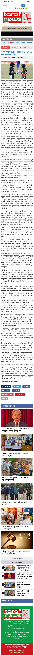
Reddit (16, 391)
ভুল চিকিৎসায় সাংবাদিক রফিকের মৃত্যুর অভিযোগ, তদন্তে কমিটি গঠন (15, 430)
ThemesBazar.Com (17, 652)
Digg (27, 387)
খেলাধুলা (16, 48)
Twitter (17, 387)
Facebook (6, 387)
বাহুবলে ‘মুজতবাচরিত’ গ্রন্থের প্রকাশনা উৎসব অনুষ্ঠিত (24, 585)
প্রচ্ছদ (6, 48)
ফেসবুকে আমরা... (7, 601)
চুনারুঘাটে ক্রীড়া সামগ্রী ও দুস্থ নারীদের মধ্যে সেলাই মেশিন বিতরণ (24, 568)
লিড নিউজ (23, 48)
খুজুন (23, 5)
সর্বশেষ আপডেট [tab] (17, 559)
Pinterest (20, 395)
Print (5, 398)
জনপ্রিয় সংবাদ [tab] (17, 562)
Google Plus (8, 395)
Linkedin (6, 391)
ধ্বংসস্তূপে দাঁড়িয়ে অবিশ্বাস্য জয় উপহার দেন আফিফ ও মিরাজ (16, 53)
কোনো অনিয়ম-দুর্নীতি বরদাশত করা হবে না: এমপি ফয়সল (23, 593)
